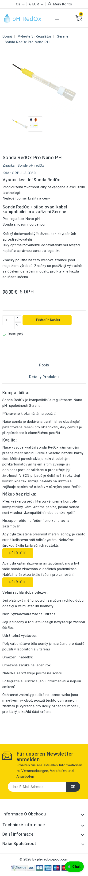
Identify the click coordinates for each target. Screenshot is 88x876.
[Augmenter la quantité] (18, 318)
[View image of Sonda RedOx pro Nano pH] (20, 124)
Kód (6, 173)
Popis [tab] (44, 365)
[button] (74, 866)
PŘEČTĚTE (17, 553)
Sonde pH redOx (31, 165)
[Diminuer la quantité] (18, 325)
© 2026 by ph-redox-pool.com (44, 859)
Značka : (9, 165)
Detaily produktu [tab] (44, 377)
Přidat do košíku (47, 320)
